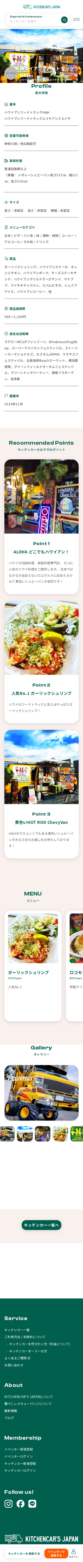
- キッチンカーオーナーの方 (25, 1351)
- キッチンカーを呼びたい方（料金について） (38, 1344)
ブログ (9, 1417)
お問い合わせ (13, 1365)
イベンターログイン (18, 1456)
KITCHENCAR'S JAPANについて (28, 1396)
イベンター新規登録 (18, 1449)
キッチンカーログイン (20, 1470)
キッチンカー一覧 (17, 1329)
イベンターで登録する (56, 1553)
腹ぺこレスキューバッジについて (28, 1403)
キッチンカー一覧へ (41, 1225)
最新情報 (10, 1410)
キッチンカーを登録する (24, 1553)
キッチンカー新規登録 (20, 1463)
